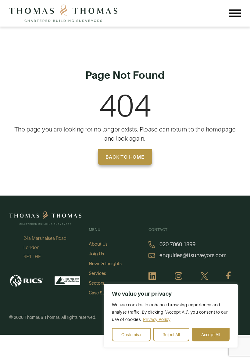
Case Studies (102, 292)
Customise (131, 334)
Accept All (210, 334)
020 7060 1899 (177, 244)
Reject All (171, 334)
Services (97, 273)
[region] (171, 316)
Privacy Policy (156, 319)
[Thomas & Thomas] (63, 13)
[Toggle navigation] (235, 13)
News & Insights (105, 263)
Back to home (125, 157)
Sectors (96, 283)
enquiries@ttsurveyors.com (193, 255)
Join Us (96, 253)
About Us (98, 244)
